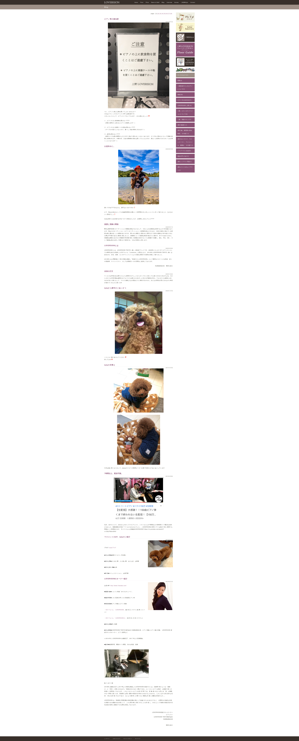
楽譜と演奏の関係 (111, 224)
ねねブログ (112, 547)
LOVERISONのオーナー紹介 (115, 578)
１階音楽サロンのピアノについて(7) (185, 87)
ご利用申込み (184, 2)
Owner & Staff (155, 2)
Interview (169, 2)
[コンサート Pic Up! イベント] (185, 21)
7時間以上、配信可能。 (113, 473)
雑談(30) (180, 94)
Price (147, 2)
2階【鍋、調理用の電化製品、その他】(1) (185, 131)
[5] (165, 13)
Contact (192, 2)
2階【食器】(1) (182, 125)
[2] (158, 13)
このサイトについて (116, 738)
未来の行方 (108, 271)
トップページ (106, 738)
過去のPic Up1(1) (183, 156)
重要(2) (180, 80)
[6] (167, 13)
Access (176, 2)
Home (136, 2)
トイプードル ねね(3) (184, 151)
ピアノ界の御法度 (111, 19)
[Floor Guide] (185, 56)
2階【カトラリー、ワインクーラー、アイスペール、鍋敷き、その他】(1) (185, 142)
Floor (141, 2)
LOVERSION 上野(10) (185, 105)
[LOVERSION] (185, 66)
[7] (169, 13)
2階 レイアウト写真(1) (185, 161)
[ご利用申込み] (185, 41)
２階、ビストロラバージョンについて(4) (185, 112)
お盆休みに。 (109, 146)
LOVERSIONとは (111, 245)
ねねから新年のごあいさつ (115, 288)
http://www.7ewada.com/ (118, 585)
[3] (160, 13)
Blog (163, 2)
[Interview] (185, 31)
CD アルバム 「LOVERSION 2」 (116, 618)
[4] (163, 13)
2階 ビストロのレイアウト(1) (185, 168)
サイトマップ (137, 738)
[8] (171, 13)
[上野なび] (185, 71)
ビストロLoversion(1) (184, 100)
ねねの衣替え (109, 365)
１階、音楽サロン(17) (184, 119)
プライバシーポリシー (127, 738)
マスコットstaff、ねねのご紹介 (117, 537)
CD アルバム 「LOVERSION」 (115, 610)
